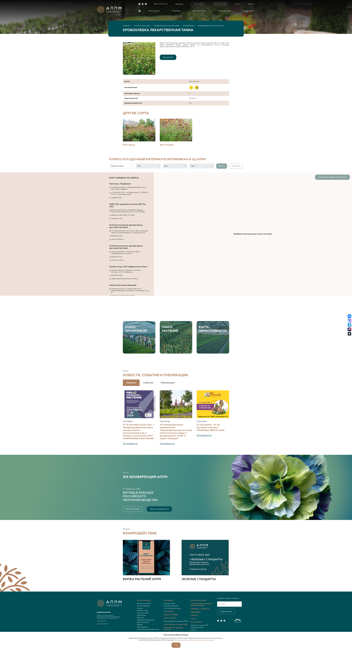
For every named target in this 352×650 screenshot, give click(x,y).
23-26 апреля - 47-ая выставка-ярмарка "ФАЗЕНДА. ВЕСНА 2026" (211, 427)
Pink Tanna (129, 145)
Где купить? (168, 57)
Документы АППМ (142, 613)
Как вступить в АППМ (143, 603)
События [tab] (148, 383)
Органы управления (143, 606)
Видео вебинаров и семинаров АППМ (176, 621)
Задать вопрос (179, 3)
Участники (168, 611)
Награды (140, 624)
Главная (126, 26)
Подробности (130, 443)
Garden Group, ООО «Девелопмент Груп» (128, 267)
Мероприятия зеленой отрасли (173, 628)
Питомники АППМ (169, 603)
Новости (194, 615)
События (193, 630)
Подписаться (226, 611)
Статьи (193, 619)
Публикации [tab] (168, 383)
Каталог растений (142, 26)
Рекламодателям (142, 627)
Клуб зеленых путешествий (175, 624)
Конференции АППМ (196, 627)
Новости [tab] (131, 383)
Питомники (176, 11)
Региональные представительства (148, 629)
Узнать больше (132, 509)
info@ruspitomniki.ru (103, 623)
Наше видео (195, 612)
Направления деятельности (146, 620)
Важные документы (143, 622)
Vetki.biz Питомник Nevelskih (122, 285)
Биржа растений (224, 11)
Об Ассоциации (154, 11)
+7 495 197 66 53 (101, 621)
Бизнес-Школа (248, 11)
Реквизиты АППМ (142, 610)
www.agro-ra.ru (116, 218)
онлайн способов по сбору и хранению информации (194, 640)
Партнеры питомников (171, 606)
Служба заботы (198, 4)
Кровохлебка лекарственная (211, 26)
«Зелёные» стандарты (200, 609)
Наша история (141, 615)
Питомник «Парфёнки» (120, 184)
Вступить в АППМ (220, 4)
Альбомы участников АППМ (199, 625)
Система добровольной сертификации (201, 604)
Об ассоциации (144, 600)
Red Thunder (167, 145)
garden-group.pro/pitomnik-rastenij (124, 278)
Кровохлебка (189, 26)
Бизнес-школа (170, 618)
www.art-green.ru (117, 239)
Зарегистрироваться (159, 509)
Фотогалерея (196, 622)
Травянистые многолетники (166, 26)
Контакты (140, 608)
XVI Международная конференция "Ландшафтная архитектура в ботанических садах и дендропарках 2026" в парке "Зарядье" (176, 432)
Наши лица (140, 617)
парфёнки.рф (116, 197)
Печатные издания (199, 11)
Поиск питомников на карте (172, 608)
